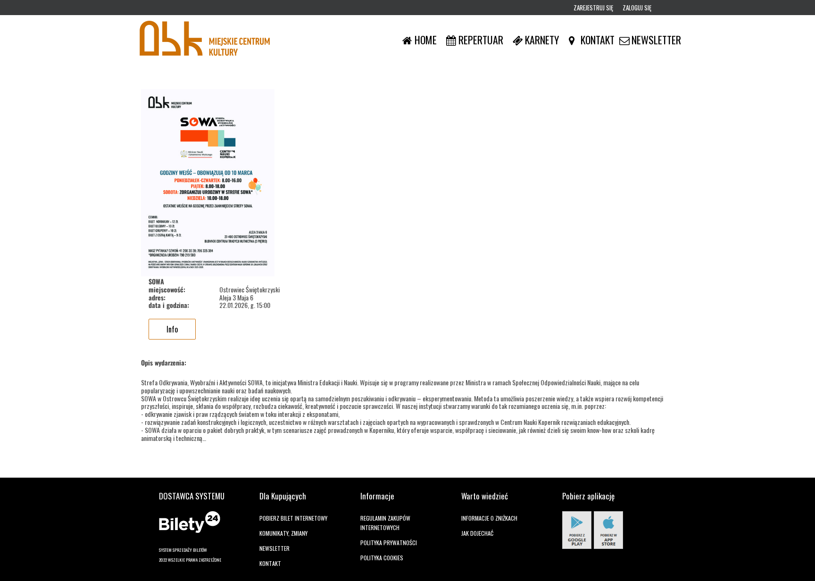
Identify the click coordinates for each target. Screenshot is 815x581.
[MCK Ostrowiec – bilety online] (204, 39)
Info (172, 329)
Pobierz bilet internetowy (293, 518)
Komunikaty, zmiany (283, 533)
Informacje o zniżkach (489, 518)
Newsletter (274, 548)
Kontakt (270, 563)
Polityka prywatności (388, 543)
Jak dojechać (477, 533)
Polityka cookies (381, 558)
